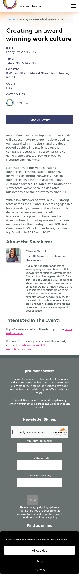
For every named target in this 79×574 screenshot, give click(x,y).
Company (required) (39, 475)
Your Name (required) (39, 440)
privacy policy (48, 517)
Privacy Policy (37, 569)
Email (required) (39, 458)
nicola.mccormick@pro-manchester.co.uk (28, 347)
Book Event (39, 119)
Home (12, 19)
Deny (39, 560)
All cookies (39, 550)
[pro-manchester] (29, 6)
